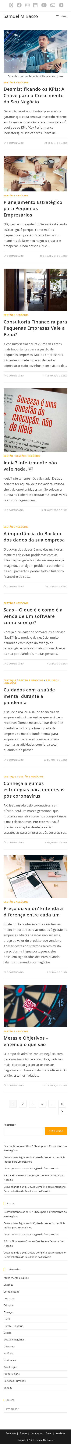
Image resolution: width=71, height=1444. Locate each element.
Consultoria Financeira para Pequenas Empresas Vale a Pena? (35, 328)
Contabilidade (11, 1291)
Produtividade (12, 1374)
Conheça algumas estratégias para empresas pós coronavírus (34, 789)
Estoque (8, 1305)
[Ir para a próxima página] (62, 1111)
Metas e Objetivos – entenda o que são (26, 1041)
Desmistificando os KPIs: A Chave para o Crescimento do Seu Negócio (34, 95)
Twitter (23, 1433)
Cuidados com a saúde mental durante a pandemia (29, 696)
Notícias (8, 1353)
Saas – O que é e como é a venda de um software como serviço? (33, 616)
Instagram (36, 1433)
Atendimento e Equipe (16, 1278)
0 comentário (15, 142)
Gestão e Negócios (16, 82)
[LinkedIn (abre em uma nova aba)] (35, 5)
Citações (8, 1284)
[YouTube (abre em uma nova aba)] (43, 5)
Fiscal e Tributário (13, 1326)
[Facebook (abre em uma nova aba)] (19, 5)
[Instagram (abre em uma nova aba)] (27, 5)
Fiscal (7, 1319)
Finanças (8, 1312)
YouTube (60, 1433)
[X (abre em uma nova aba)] (11, 5)
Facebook (11, 1433)
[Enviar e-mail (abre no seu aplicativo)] (52, 5)
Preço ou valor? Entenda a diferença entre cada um (33, 911)
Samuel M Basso (21, 16)
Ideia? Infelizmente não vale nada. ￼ (30, 465)
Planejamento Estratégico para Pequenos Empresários (33, 208)
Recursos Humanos (15, 1381)
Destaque (10, 680)
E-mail (48, 1433)
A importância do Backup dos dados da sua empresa (34, 536)
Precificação (10, 1367)
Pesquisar (10, 1124)
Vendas (8, 1387)
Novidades (10, 1360)
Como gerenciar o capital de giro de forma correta (31, 1168)
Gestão (8, 456)
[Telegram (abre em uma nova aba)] (60, 5)
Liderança (9, 1346)
